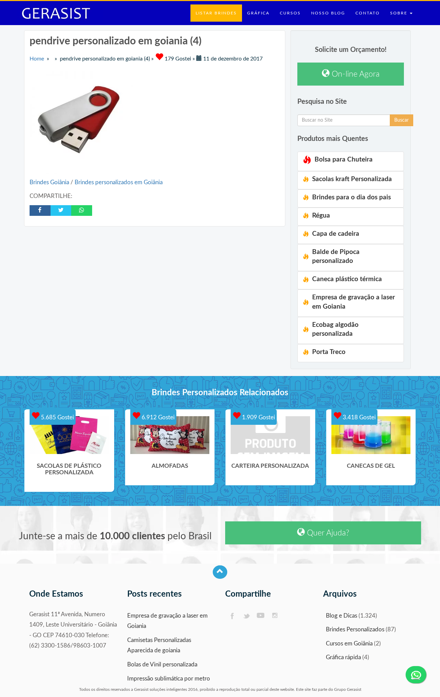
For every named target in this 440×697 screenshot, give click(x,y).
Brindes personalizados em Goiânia (119, 182)
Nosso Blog (328, 13)
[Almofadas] (170, 435)
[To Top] (220, 572)
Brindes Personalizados (355, 629)
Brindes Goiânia (50, 182)
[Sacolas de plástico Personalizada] (69, 435)
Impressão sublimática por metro (168, 679)
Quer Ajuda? (327, 533)
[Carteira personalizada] (270, 435)
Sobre (399, 13)
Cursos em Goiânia (349, 643)
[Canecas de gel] (371, 435)
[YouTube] (260, 616)
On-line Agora (355, 74)
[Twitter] (246, 616)
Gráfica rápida (343, 657)
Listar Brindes (216, 13)
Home (37, 59)
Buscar (401, 120)
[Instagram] (275, 616)
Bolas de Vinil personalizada (162, 664)
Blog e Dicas (341, 616)
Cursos (290, 13)
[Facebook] (232, 616)
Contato (367, 13)
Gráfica (258, 13)
